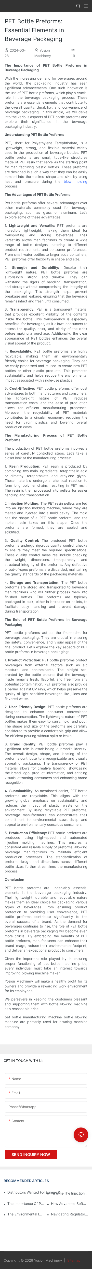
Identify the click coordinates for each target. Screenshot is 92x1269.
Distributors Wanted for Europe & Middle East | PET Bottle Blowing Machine (36, 1192)
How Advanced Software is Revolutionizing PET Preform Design (69, 1203)
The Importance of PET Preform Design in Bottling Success (26, 1203)
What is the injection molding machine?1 (69, 1193)
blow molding (75, 181)
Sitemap (73, 1260)
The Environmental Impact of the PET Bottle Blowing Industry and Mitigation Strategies (26, 1214)
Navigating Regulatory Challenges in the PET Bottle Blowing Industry (69, 1214)
